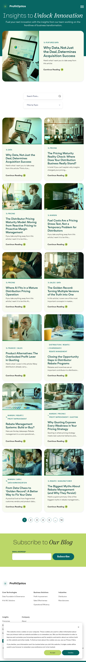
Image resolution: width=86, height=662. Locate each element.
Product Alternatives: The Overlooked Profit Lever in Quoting (22, 357)
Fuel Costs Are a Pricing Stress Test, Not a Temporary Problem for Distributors (63, 225)
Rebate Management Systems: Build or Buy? (20, 426)
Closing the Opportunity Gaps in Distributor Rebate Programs (63, 360)
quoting (74, 417)
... (55, 520)
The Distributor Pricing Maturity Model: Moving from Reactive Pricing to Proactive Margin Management (21, 225)
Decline (70, 653)
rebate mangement (58, 352)
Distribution (55, 345)
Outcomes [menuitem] (6, 621)
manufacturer (65, 481)
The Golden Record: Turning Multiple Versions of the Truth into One (63, 291)
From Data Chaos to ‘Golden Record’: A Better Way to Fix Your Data (22, 491)
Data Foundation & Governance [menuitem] (13, 596)
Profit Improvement (17, 419)
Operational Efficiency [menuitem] (41, 605)
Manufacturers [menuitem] (63, 601)
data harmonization (17, 483)
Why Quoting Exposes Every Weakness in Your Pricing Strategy (62, 426)
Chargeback (55, 348)
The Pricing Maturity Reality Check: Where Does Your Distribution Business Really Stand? (62, 158)
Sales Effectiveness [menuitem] (40, 601)
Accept (52, 653)
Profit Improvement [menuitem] (40, 596)
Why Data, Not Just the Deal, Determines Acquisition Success (59, 52)
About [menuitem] (24, 621)
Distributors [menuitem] (62, 596)
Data (57, 43)
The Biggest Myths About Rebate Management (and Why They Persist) (64, 490)
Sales (52, 283)
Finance (12, 348)
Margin (53, 215)
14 (61, 520)
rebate (66, 345)
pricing (53, 148)
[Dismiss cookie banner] (78, 627)
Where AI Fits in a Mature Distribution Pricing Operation (22, 291)
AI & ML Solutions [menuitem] (8, 601)
